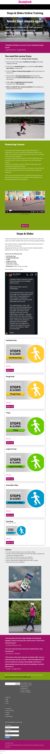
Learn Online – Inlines (26, 683)
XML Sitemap (9, 716)
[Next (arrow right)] (1, 753)
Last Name (8, 729)
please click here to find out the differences (18, 677)
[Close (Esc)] (4, 751)
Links (7, 703)
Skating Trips (24, 688)
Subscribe (7, 737)
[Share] (3, 751)
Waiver (7, 714)
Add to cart (25, 226)
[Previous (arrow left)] (0, 753)
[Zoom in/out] (0, 751)
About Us (8, 697)
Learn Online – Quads (26, 685)
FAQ (7, 701)
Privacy (8, 712)
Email (6, 733)
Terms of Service (10, 710)
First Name (8, 725)
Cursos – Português (26, 692)
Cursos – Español (25, 690)
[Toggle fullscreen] (1, 751)
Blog (7, 699)
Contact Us (8, 708)
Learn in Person (25, 686)
